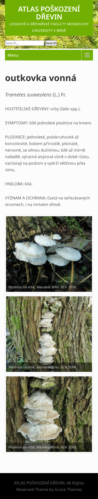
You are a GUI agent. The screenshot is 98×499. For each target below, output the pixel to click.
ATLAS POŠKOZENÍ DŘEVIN (49, 12)
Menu (13, 55)
